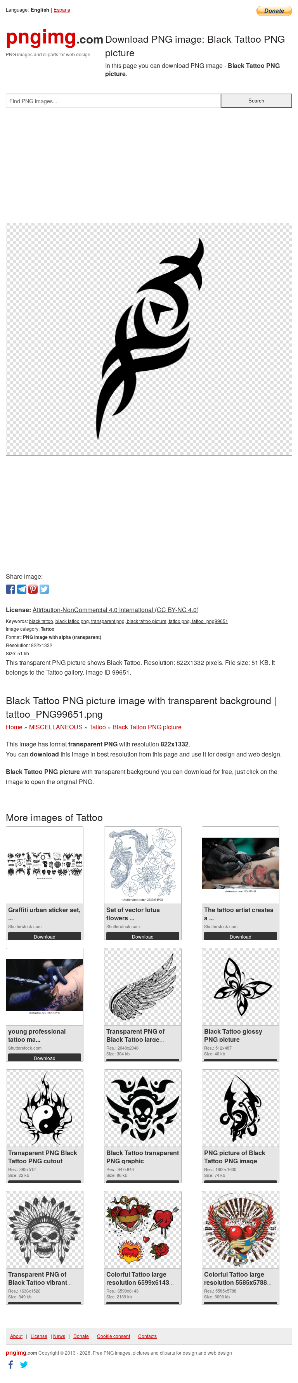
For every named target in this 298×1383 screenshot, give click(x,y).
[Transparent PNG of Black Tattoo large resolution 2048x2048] (142, 986)
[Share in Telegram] (21, 589)
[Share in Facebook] (10, 589)
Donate (81, 1336)
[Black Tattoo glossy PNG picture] (240, 987)
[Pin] (33, 589)
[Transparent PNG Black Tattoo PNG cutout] (45, 1108)
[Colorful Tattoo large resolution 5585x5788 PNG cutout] (240, 1230)
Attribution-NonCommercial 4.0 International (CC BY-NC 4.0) (116, 609)
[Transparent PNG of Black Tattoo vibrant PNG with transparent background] (44, 1230)
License (39, 1336)
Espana (62, 9)
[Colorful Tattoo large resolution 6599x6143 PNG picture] (142, 1230)
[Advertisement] (149, 168)
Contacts (147, 1336)
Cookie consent (113, 1336)
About (16, 1336)
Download (44, 936)
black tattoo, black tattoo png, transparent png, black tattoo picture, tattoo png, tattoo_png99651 (128, 621)
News (59, 1336)
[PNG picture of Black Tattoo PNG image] (240, 1108)
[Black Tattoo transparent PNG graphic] (142, 1108)
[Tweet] (44, 589)
